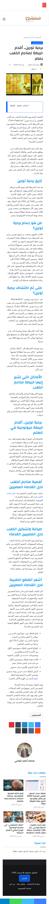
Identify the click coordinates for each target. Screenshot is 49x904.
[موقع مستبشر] (33, 19)
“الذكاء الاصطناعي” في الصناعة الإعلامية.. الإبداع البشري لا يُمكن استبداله (13, 829)
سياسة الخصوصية (24, 888)
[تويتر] (31, 724)
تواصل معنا (21, 884)
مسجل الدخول (28, 851)
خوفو (36, 678)
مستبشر (35, 715)
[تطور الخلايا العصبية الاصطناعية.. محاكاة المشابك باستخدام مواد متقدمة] (13, 785)
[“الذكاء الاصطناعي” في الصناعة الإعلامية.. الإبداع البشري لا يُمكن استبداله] (13, 816)
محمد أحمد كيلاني (33, 65)
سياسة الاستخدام (33, 884)
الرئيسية (38, 37)
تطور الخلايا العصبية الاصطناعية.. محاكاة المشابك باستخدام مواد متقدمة (13, 797)
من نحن (12, 884)
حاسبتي (24, 878)
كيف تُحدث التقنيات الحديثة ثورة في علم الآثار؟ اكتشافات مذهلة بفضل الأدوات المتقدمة (36, 829)
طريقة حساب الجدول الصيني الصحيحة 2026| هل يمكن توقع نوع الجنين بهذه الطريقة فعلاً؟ (36, 799)
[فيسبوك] (37, 724)
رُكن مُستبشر (28, 37)
